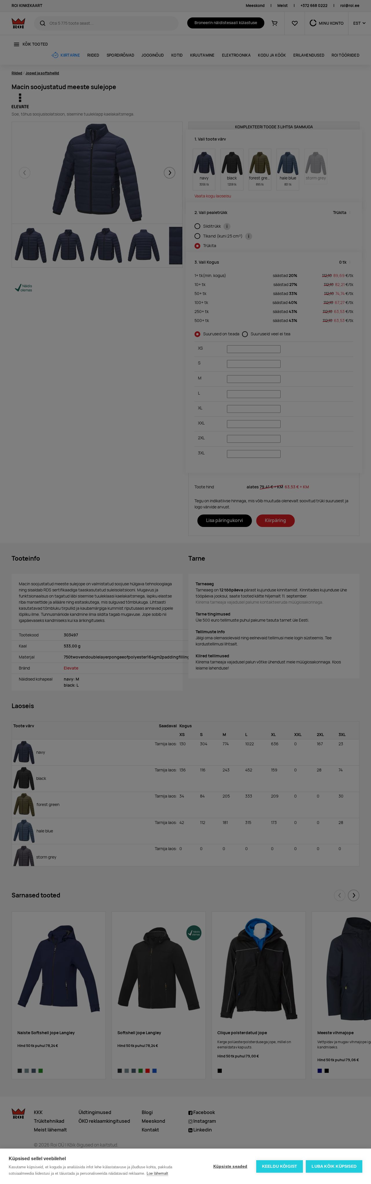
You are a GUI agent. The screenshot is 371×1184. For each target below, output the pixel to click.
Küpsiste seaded (230, 1166)
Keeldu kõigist (279, 1166)
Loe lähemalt (157, 1173)
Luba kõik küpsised (334, 1166)
